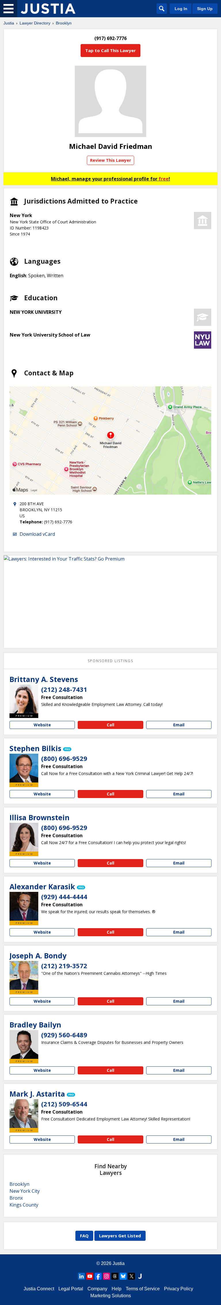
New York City (24, 1191)
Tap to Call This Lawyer (110, 50)
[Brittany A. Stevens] (23, 699)
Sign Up (205, 8)
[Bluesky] (123, 1276)
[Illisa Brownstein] (23, 837)
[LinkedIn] (81, 1276)
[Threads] (114, 1276)
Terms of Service (143, 1288)
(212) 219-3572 (64, 965)
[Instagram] (106, 1276)
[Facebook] (98, 1276)
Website (42, 724)
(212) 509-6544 (64, 1103)
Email (178, 724)
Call (110, 724)
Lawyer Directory (35, 23)
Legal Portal (70, 1288)
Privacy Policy (178, 1288)
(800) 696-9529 (64, 758)
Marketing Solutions (110, 1295)
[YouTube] (89, 1276)
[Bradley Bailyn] (23, 1044)
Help (116, 1288)
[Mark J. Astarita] (23, 1113)
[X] (131, 1276)
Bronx (16, 1198)
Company (97, 1288)
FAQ (84, 1235)
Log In (181, 8)
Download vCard (37, 534)
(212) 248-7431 (64, 689)
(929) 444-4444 (64, 896)
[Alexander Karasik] (23, 906)
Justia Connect (39, 1288)
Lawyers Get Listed (120, 1235)
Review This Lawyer (110, 160)
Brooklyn (64, 23)
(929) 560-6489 (64, 1034)
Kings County (23, 1205)
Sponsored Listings (110, 660)
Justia (8, 23)
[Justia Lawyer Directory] (48, 8)
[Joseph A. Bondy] (23, 975)
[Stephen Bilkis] (23, 768)
